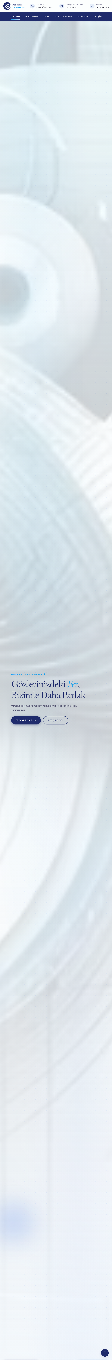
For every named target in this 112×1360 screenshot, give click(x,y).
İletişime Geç (56, 720)
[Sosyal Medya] (105, 1353)
